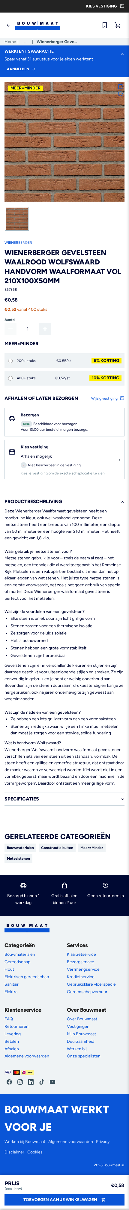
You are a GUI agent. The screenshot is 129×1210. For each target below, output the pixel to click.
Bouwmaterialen (20, 848)
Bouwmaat (112, 1165)
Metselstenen (18, 858)
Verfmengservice (83, 969)
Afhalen (11, 1048)
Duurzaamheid (80, 1041)
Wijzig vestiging (104, 398)
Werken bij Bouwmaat (24, 1141)
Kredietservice (80, 976)
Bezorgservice (80, 961)
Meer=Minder (91, 848)
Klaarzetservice (81, 954)
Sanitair (11, 984)
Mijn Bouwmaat (81, 1034)
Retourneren (16, 1026)
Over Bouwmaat (82, 1019)
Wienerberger (18, 243)
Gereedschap (17, 961)
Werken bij (77, 1048)
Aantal (9, 320)
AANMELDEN (18, 69)
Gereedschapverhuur (87, 991)
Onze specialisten (83, 1056)
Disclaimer (14, 1152)
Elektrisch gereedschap (26, 976)
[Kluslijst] (104, 25)
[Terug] (8, 25)
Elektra (10, 991)
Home (10, 41)
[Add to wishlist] (120, 87)
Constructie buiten (57, 848)
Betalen (11, 1041)
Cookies (35, 1152)
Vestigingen (78, 1026)
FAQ (8, 1019)
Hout (9, 969)
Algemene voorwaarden (26, 1056)
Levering (12, 1034)
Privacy (103, 1141)
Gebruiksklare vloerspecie (91, 984)
